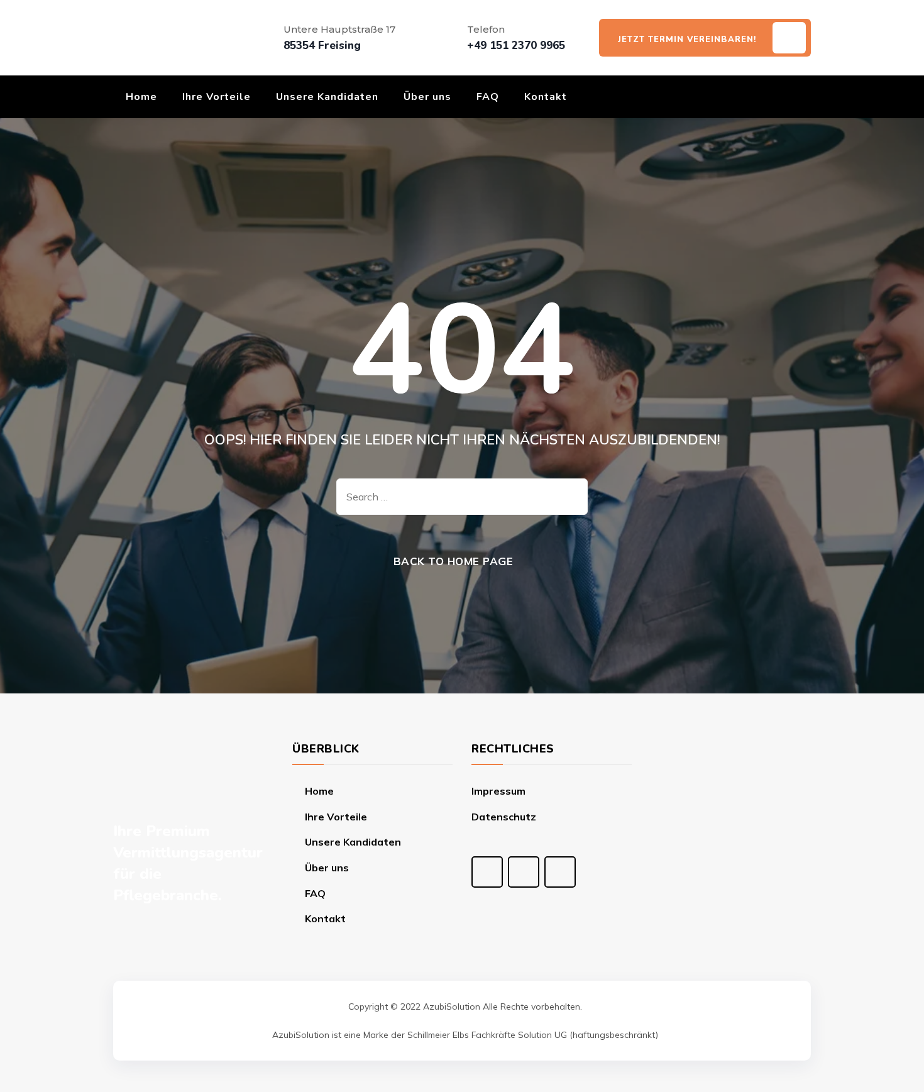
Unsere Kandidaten (327, 97)
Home (141, 97)
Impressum (498, 791)
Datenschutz (503, 816)
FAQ (487, 97)
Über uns (427, 97)
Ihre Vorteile (216, 97)
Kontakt (545, 97)
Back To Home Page (453, 561)
